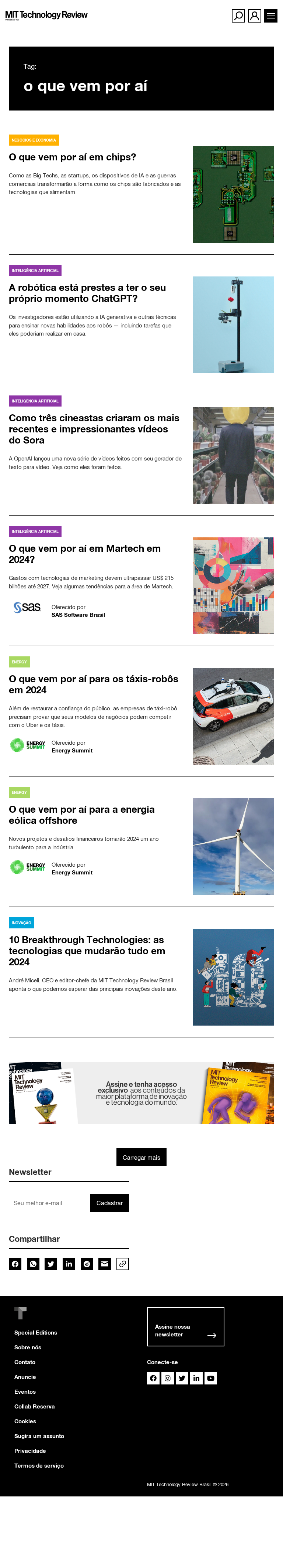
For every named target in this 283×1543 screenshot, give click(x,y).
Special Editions (35, 1332)
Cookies (25, 1421)
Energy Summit (72, 750)
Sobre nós (27, 1347)
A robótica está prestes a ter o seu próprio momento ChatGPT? (87, 293)
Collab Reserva (34, 1406)
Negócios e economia (34, 140)
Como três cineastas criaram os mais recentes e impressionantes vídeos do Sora (94, 429)
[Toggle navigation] (270, 16)
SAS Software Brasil (78, 614)
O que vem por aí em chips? (72, 157)
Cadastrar (110, 1203)
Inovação (21, 923)
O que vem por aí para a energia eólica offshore (82, 814)
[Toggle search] (238, 16)
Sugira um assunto (39, 1435)
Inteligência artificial (35, 270)
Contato (24, 1362)
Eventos (25, 1391)
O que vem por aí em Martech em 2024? (85, 554)
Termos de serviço (39, 1465)
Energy (19, 662)
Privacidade (30, 1450)
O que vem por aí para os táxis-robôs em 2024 (93, 684)
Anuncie (25, 1376)
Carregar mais (141, 1157)
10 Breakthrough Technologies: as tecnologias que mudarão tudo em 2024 (87, 951)
